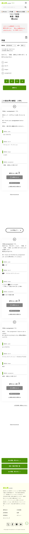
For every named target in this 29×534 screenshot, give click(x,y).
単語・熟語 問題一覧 (14, 466)
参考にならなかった (14, 183)
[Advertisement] (14, 441)
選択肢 (3, 45)
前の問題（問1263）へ (14, 460)
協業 (18, 512)
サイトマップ (6, 518)
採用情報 (5, 512)
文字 (18, 45)
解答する (14, 87)
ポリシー (19, 515)
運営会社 (5, 509)
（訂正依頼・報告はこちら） (7, 50)
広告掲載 (19, 509)
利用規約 (5, 515)
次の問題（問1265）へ (14, 471)
